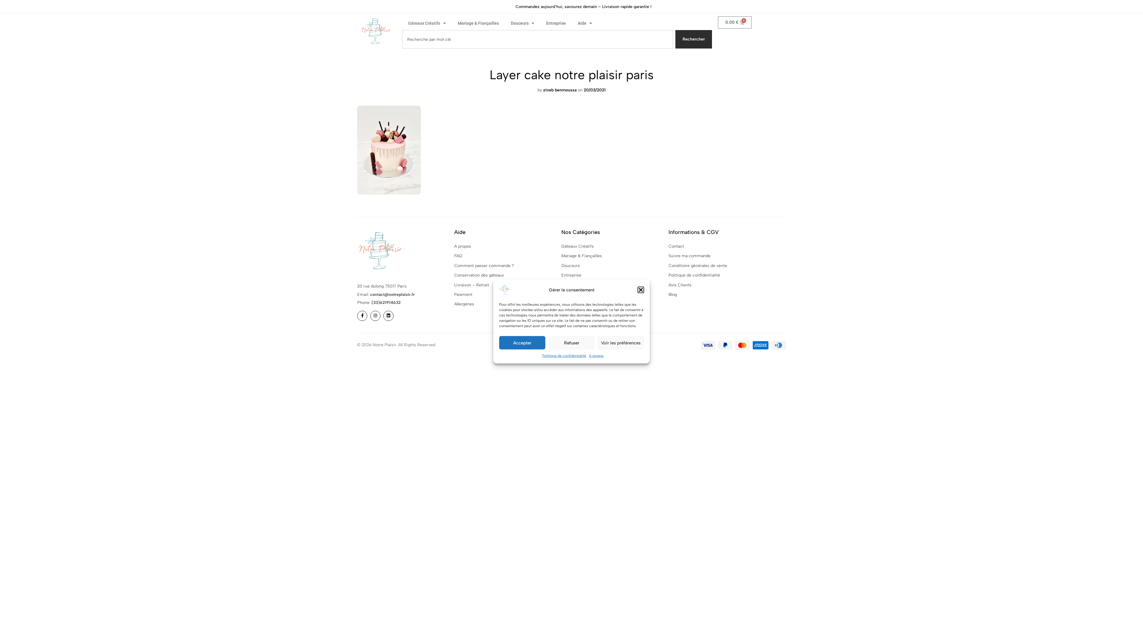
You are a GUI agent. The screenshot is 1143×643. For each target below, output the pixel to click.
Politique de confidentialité (564, 356)
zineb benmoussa (560, 90)
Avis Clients (680, 285)
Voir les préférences (621, 342)
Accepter (522, 342)
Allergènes (464, 304)
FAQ (458, 255)
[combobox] (537, 39)
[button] (641, 290)
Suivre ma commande (690, 255)
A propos (596, 356)
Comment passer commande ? (484, 265)
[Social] (362, 316)
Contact (676, 246)
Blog (673, 294)
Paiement (463, 294)
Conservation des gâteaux (479, 275)
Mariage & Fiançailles (478, 23)
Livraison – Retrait (471, 285)
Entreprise (556, 23)
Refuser (571, 342)
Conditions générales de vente (698, 265)
